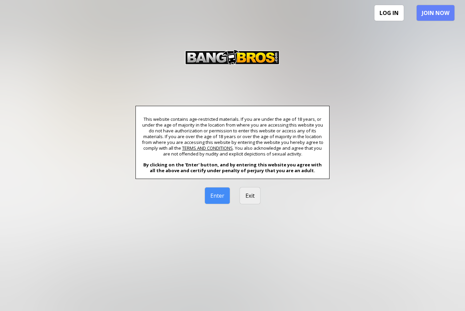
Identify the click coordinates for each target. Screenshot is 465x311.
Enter (217, 195)
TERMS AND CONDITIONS (207, 148)
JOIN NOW (435, 13)
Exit (250, 195)
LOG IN (389, 13)
